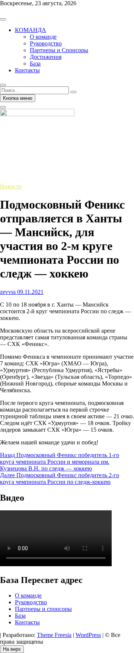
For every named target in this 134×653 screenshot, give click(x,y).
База (35, 63)
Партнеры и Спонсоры (59, 50)
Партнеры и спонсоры (43, 609)
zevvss (8, 292)
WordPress (88, 635)
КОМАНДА (30, 30)
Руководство (46, 43)
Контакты (27, 70)
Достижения (45, 57)
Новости (11, 186)
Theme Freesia (54, 635)
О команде (43, 37)
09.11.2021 (30, 292)
